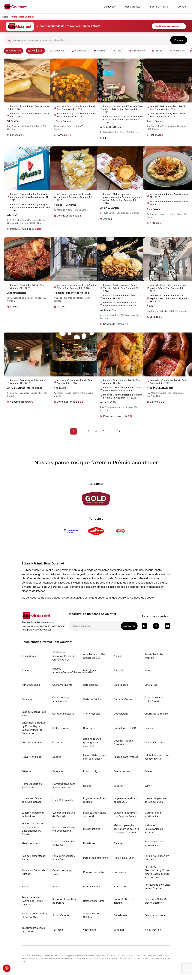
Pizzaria (56, 886)
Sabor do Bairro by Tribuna (125, 901)
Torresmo (58, 929)
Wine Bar (119, 929)
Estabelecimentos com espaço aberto (157, 757)
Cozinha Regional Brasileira (124, 742)
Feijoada (26, 771)
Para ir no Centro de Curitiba (33, 872)
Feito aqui (57, 771)
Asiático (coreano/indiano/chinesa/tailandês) (65, 670)
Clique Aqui (112, 958)
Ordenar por (179, 50)
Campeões (58, 50)
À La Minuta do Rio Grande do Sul (94, 656)
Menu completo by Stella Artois (63, 843)
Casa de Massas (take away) (34, 713)
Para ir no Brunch (124, 857)
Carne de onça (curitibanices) (60, 699)
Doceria (56, 756)
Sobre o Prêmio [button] (159, 6)
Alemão (118, 656)
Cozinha (101, 50)
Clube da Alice (60, 728)
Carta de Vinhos (123, 699)
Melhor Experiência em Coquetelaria (63, 829)
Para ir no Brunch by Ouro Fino (156, 857)
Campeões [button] (110, 6)
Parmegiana (120, 872)
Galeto (148, 771)
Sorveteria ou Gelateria (91, 915)
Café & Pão (150, 684)
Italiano (87, 785)
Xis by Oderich (152, 929)
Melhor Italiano (91, 828)
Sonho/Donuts (60, 915)
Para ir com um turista (96, 857)
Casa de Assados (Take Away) (154, 699)
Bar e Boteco (90, 670)
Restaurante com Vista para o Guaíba (157, 886)
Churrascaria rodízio (156, 713)
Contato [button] (182, 6)
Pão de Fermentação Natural (33, 857)
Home (5, 16)
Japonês (119, 785)
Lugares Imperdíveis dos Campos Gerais (125, 814)
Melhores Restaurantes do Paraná (153, 829)
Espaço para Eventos (126, 756)
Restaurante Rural (93, 900)
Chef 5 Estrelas (91, 713)
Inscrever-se (129, 626)
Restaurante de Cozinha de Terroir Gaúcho (32, 901)
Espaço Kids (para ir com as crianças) (94, 757)
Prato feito (120, 886)
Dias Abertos (138, 50)
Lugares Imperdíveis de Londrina (33, 814)
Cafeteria (27, 699)
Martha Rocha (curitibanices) (152, 814)
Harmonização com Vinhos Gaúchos (63, 785)
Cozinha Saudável (154, 742)
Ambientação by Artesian (153, 656)
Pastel (25, 886)
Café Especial (121, 684)
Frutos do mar (122, 771)
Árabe (25, 670)
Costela (148, 728)
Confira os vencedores (169, 26)
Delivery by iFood (31, 756)
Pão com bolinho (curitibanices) (154, 843)
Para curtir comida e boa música (64, 857)
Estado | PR (15, 50)
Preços (158, 50)
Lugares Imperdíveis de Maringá (63, 814)
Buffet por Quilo (31, 684)
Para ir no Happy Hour (62, 872)
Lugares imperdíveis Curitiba (94, 800)
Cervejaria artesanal (63, 713)
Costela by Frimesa (32, 742)
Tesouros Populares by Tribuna (33, 929)
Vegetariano (90, 929)
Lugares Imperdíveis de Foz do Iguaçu (155, 800)
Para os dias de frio (94, 872)
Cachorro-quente (62, 684)
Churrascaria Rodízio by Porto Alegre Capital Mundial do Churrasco (34, 728)
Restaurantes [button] (132, 6)
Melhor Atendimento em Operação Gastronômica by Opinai (33, 829)
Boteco (148, 670)
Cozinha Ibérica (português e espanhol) (92, 742)
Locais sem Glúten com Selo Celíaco (32, 800)
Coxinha (57, 742)
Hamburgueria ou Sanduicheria (32, 785)
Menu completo (31, 843)
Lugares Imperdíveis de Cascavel (125, 800)
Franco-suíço (91, 771)
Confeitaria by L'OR (125, 728)
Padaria (118, 843)
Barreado (119, 670)
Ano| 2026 (37, 50)
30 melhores (29, 656)
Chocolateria (121, 713)
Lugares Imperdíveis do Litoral (94, 814)
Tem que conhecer (155, 915)
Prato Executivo (92, 886)
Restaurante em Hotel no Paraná (64, 901)
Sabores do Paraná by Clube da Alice (34, 915)
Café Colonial (90, 684)
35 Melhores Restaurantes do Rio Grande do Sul (63, 656)
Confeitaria (89, 728)
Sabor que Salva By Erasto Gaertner (155, 901)
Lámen (148, 785)
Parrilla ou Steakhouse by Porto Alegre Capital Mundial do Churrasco (157, 872)
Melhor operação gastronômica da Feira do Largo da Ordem (126, 829)
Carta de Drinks (92, 699)
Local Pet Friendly (62, 800)
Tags (118, 50)
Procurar (178, 40)
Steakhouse (120, 915)
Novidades (89, 843)
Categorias (80, 50)
